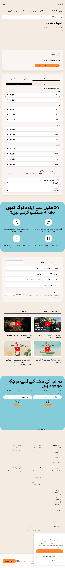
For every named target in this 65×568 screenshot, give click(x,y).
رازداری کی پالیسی (34, 527)
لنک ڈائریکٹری (40, 530)
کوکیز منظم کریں (11, 527)
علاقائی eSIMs (57, 454)
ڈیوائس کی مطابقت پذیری (34, 452)
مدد (4, 11)
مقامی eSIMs (48, 27)
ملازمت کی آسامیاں (36, 482)
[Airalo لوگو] (58, 4)
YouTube (57, 504)
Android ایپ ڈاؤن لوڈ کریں (16, 397)
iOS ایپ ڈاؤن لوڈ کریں (46, 397)
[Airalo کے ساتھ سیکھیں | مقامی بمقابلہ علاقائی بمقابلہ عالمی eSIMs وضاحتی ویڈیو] (17, 348)
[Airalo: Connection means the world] (17, 324)
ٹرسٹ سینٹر (45, 527)
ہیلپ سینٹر (19, 447)
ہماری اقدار (38, 475)
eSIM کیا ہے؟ (37, 447)
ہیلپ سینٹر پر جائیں (14, 262)
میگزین (10, 11)
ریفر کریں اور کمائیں (55, 459)
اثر (40, 472)
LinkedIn (57, 502)
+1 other (46, 60)
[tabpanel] (32, 123)
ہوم (60, 11)
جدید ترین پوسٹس (56, 470)
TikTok (57, 499)
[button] (4, 4)
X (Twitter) (56, 497)
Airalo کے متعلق (21, 11)
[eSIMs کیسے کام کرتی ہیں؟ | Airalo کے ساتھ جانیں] (47, 324)
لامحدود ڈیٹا (58, 450)
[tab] (46, 79)
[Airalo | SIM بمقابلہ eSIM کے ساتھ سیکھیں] (47, 348)
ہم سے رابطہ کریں (17, 452)
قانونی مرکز (22, 527)
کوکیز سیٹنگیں (49, 561)
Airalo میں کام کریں (36, 484)
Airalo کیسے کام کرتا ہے (37, 11)
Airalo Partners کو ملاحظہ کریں (17, 470)
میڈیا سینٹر (38, 477)
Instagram (56, 495)
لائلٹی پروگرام (57, 462)
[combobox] (32, 17)
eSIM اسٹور (53, 11)
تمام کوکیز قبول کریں (49, 551)
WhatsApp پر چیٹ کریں (14, 295)
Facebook (56, 492)
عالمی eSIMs (58, 452)
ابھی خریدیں (9, 561)
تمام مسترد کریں (49, 556)
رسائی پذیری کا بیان (27, 530)
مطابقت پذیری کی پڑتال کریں (46, 65)
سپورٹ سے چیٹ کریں (17, 450)
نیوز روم (39, 479)
